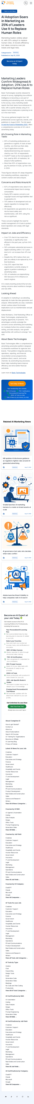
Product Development (13, 791)
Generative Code (11, 978)
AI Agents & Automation (14, 813)
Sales (7, 796)
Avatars (8, 966)
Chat (7, 968)
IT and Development (12, 776)
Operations (9, 786)
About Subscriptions (12, 732)
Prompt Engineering (12, 825)
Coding (8, 815)
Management (10, 781)
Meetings (9, 983)
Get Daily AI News (17, 384)
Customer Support (12, 754)
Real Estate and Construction (15, 794)
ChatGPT (9, 887)
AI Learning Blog (11, 741)
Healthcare (9, 767)
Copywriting (9, 971)
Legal (7, 779)
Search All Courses (12, 734)
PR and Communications (14, 789)
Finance (8, 762)
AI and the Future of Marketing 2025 (14, 125)
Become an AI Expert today (14, 62)
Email (7, 976)
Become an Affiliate (12, 739)
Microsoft (9, 892)
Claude (8, 890)
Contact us (9, 727)
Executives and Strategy (14, 759)
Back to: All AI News (10, 11)
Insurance (9, 774)
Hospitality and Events (13, 769)
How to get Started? (12, 724)
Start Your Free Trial (17, 706)
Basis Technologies (18, 373)
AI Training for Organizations (15, 737)
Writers (8, 801)
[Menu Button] (31, 3)
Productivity (9, 988)
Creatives (9, 752)
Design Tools (10, 973)
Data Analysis (10, 817)
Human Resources (12, 772)
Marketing (15, 52)
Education (9, 757)
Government (10, 764)
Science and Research (13, 799)
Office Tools (10, 822)
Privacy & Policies (11, 744)
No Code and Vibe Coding (14, 986)
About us (9, 729)
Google (8, 895)
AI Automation (10, 1000)
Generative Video (11, 827)
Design (8, 820)
